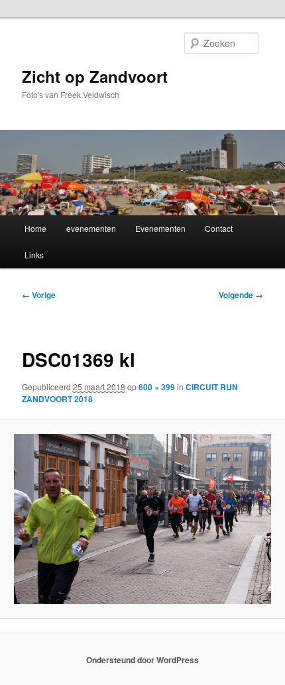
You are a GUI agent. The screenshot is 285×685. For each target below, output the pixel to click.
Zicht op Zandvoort (95, 76)
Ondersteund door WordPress (142, 660)
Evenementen (160, 228)
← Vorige (39, 295)
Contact (219, 228)
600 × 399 (157, 387)
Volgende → (241, 295)
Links (34, 254)
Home (35, 228)
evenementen (91, 228)
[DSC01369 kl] (142, 519)
